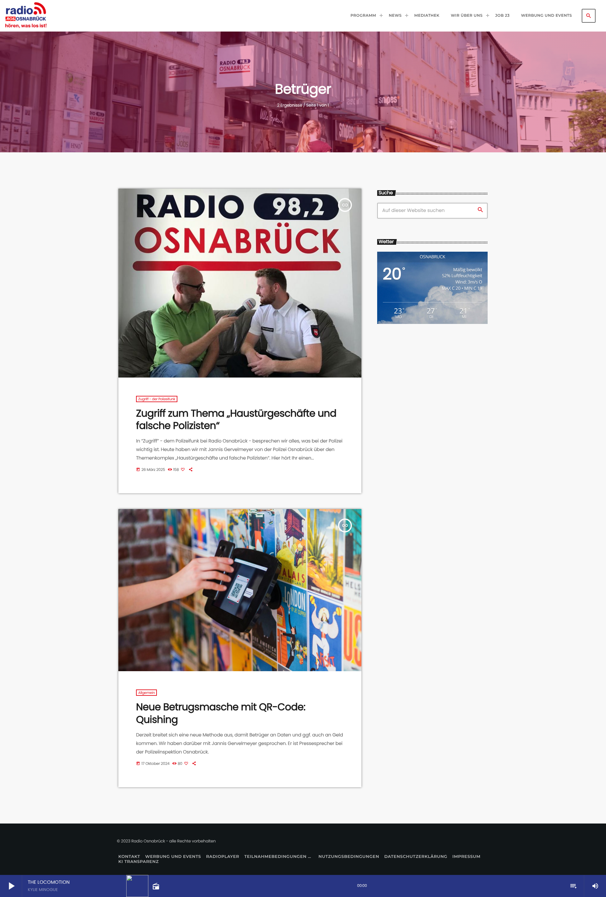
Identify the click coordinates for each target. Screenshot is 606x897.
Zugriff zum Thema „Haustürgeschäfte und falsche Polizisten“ (236, 419)
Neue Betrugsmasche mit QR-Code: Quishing (220, 713)
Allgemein (146, 692)
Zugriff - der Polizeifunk (156, 399)
